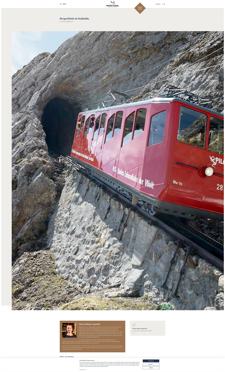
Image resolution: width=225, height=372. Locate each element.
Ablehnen (151, 367)
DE (162, 4)
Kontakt (158, 4)
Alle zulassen (151, 360)
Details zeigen (82, 369)
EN (164, 4)
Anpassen (150, 364)
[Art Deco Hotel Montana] (112, 4)
